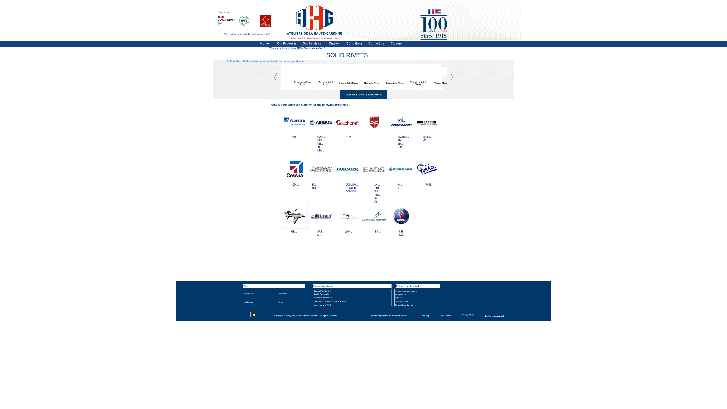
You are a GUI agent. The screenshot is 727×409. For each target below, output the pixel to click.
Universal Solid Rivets (325, 83)
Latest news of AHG (322, 305)
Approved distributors (323, 298)
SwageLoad (400, 295)
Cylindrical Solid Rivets (418, 83)
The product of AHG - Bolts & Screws (330, 301)
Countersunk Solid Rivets (302, 83)
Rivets (280, 302)
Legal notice (445, 316)
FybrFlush (399, 298)
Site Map (425, 316)
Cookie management (494, 316)
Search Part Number (322, 291)
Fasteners (248, 302)
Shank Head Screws (404, 305)
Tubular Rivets (441, 83)
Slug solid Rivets (372, 83)
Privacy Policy (467, 315)
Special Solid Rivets (348, 83)
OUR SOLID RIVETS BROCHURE (363, 94)
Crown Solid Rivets (395, 83)
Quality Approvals (321, 294)
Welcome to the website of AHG (285, 48)
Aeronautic (249, 294)
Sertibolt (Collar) (402, 301)
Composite (282, 294)
